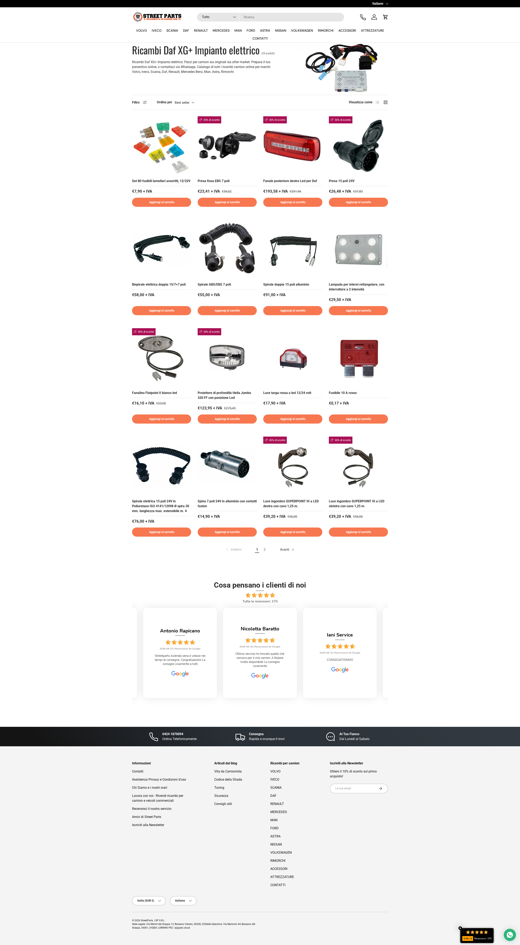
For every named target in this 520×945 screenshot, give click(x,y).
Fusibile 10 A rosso (343, 393)
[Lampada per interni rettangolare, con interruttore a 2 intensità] (358, 249)
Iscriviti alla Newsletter (148, 825)
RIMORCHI (326, 30)
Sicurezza (221, 796)
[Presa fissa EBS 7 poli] (227, 145)
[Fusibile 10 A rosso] (358, 357)
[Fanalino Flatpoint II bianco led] (161, 357)
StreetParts (147, 920)
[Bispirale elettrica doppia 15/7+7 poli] (161, 249)
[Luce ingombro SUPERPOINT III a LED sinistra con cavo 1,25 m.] (358, 466)
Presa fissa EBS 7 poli (214, 181)
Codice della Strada (228, 779)
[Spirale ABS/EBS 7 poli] (227, 249)
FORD (251, 30)
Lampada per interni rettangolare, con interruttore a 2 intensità (356, 287)
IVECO (156, 30)
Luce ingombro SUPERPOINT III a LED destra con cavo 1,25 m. (291, 503)
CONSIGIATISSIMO (260, 660)
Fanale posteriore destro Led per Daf (290, 181)
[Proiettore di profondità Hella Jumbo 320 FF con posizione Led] (227, 357)
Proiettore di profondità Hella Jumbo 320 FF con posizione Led (224, 395)
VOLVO (141, 30)
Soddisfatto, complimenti (339, 660)
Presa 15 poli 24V (341, 181)
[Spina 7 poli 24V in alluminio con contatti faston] (227, 466)
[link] (233, 549)
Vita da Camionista (228, 771)
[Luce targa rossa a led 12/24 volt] (292, 357)
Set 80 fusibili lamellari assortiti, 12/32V (161, 181)
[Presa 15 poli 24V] (358, 145)
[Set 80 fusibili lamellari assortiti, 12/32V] (161, 145)
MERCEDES (221, 30)
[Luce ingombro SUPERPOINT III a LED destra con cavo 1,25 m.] (292, 466)
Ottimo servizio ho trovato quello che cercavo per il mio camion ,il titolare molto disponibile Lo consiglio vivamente (180, 660)
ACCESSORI (347, 30)
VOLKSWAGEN (302, 30)
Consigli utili (223, 804)
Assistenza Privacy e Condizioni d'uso (159, 779)
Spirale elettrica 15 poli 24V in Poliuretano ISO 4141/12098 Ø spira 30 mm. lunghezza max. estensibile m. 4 (160, 506)
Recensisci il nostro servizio (151, 809)
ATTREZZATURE (372, 30)
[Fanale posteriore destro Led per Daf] (292, 145)
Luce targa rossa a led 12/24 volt (287, 393)
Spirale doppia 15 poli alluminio (286, 284)
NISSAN (280, 30)
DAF (186, 30)
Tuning (219, 788)
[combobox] (270, 17)
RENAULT (201, 30)
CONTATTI (260, 38)
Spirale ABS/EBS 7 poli (214, 284)
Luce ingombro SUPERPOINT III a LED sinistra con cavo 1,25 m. (356, 503)
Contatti (137, 771)
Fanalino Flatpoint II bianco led (154, 393)
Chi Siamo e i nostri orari (149, 788)
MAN (238, 30)
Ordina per (164, 102)
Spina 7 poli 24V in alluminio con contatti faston (227, 503)
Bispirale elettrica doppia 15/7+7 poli (159, 284)
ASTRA (265, 30)
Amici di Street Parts (146, 817)
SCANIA (172, 30)
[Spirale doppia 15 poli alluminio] (292, 249)
